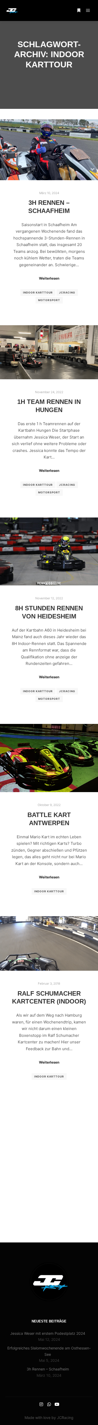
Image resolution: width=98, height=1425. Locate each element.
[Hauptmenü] (88, 10)
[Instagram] (41, 1404)
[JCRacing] (11, 10)
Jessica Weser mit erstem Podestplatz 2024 (47, 1333)
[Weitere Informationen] (78, 10)
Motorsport (49, 300)
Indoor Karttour (38, 292)
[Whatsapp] (49, 1404)
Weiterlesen (49, 278)
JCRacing (67, 292)
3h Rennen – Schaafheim (48, 1369)
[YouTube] (57, 1404)
